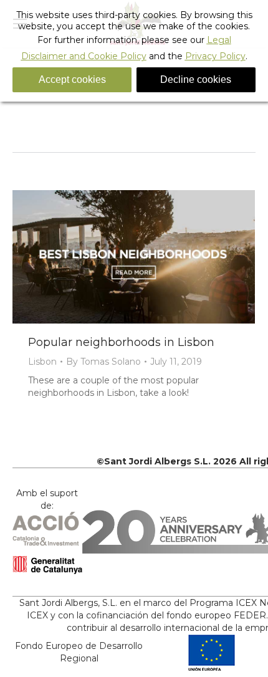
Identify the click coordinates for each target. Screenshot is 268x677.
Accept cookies (72, 79)
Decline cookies (195, 79)
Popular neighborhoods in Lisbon (121, 342)
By (103, 361)
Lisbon (42, 361)
